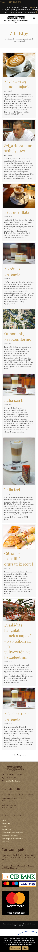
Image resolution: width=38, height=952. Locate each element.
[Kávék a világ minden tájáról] (19, 85)
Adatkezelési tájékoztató (10, 836)
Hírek (4, 821)
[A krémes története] (19, 275)
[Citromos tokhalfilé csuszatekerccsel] (19, 560)
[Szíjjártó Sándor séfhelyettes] (19, 150)
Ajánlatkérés (6, 824)
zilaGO (2, 2)
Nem (25, 948)
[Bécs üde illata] (19, 212)
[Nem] (35, 944)
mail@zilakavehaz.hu (13, 781)
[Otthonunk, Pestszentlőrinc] (19, 340)
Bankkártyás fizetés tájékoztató (12, 839)
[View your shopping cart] (36, 12)
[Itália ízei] (19, 479)
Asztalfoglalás (14, 2)
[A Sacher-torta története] (19, 719)
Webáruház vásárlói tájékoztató (12, 833)
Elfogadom (15, 948)
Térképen (32, 7)
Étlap (4, 827)
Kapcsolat (5, 842)
